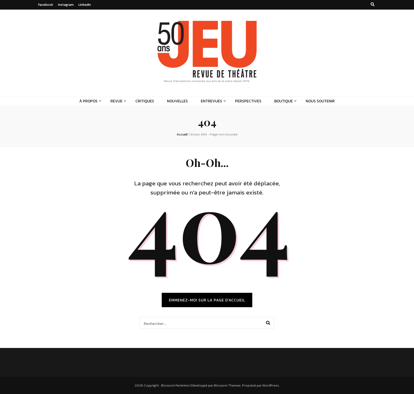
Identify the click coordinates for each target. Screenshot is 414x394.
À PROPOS (88, 101)
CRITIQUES (144, 101)
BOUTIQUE (283, 101)
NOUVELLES (177, 101)
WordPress (270, 385)
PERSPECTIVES (248, 101)
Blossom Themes (227, 385)
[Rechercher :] (201, 322)
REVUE (116, 101)
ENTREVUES (211, 101)
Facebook (45, 4)
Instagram (66, 4)
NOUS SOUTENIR (320, 101)
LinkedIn (84, 4)
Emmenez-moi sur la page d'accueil (207, 300)
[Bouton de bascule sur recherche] (372, 4)
